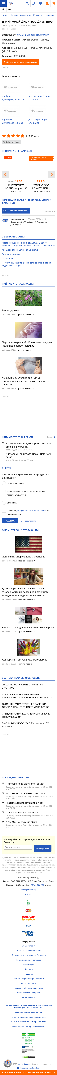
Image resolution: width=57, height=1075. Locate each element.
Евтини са (11, 503)
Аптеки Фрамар (24, 1064)
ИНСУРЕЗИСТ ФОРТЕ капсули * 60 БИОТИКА (16, 188)
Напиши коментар (18, 211)
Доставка (28, 969)
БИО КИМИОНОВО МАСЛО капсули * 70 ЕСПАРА (25, 725)
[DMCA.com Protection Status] (28, 1057)
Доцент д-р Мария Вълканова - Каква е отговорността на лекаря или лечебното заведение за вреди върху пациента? (25, 592)
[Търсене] (27, 3)
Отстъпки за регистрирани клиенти (28, 978)
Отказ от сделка (28, 983)
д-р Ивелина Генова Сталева (39, 98)
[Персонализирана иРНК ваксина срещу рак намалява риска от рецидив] (28, 330)
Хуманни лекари (26, 35)
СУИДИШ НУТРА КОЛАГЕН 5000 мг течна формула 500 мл (26, 715)
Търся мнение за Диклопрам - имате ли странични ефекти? (28, 445)
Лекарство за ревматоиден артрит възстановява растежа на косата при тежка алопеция (27, 381)
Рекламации (28, 964)
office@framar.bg (28, 889)
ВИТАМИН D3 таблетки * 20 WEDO (26, 793)
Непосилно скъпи (15, 483)
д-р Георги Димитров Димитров (13, 98)
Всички (50, 437)
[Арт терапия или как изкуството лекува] (28, 647)
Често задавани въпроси (28, 993)
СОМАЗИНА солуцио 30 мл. (22, 822)
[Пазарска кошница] (53, 3)
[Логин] (47, 3)
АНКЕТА (6, 468)
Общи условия (28, 946)
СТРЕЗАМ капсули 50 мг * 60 (22, 812)
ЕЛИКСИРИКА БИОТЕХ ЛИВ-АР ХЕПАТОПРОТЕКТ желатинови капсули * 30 (27, 696)
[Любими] (40, 3)
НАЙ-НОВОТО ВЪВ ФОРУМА (17, 437)
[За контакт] (33, 3)
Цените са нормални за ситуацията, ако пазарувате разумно (26, 493)
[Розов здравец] (28, 298)
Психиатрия (42, 35)
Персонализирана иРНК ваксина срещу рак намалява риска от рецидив (27, 344)
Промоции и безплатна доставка (28, 988)
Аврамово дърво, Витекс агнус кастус (20, 250)
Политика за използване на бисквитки (28, 955)
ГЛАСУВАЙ (10, 521)
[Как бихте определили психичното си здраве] (28, 615)
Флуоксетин (7, 258)
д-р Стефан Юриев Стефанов (38, 121)
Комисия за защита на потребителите (28, 1022)
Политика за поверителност (28, 950)
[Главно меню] (3, 3)
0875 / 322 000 (37, 885)
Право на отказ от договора (28, 960)
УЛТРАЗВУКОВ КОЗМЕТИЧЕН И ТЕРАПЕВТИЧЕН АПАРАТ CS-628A (41, 188)
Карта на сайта (28, 997)
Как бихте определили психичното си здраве (28, 627)
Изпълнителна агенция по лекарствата (28, 1017)
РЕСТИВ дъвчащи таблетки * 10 (24, 803)
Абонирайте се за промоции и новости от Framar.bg (27, 840)
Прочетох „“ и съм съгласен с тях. (29, 512)
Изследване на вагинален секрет (25, 783)
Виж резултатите (28, 521)
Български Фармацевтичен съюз (28, 1012)
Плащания (28, 974)
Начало (14, 15)
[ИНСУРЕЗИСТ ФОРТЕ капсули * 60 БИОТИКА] (16, 167)
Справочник (25, 15)
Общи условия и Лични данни (31, 510)
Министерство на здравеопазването (28, 1026)
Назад (4, 15)
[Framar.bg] (11, 3)
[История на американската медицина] (28, 544)
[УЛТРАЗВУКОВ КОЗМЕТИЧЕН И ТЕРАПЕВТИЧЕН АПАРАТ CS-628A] (41, 167)
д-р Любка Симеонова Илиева (12, 121)
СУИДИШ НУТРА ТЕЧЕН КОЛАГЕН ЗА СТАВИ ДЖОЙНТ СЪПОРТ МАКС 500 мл (25, 706)
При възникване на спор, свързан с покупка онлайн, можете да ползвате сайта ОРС (28, 1006)
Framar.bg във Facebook (30, 1068)
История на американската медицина (23, 556)
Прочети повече (24, 314)
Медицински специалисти (45, 15)
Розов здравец (10, 310)
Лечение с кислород (11, 254)
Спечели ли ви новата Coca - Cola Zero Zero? (28, 456)
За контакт (28, 894)
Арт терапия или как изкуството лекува (24, 659)
